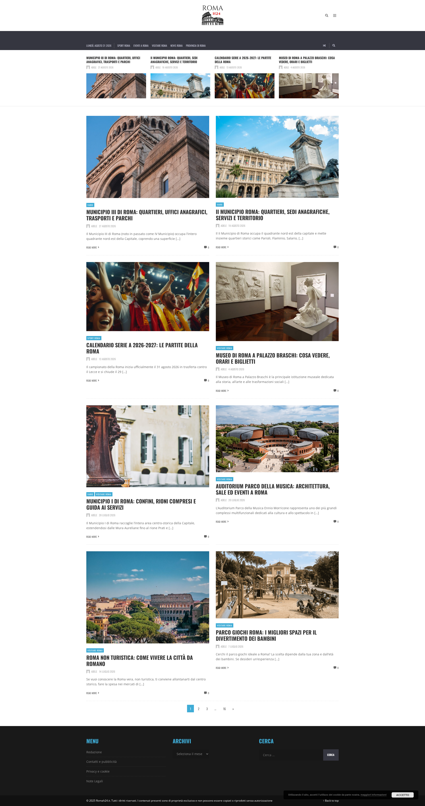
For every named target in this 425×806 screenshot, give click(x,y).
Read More (91, 247)
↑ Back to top (331, 800)
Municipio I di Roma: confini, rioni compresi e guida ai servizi (141, 504)
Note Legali (94, 781)
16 (224, 708)
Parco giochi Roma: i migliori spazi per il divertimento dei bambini (266, 635)
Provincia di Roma (196, 45)
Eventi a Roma (141, 45)
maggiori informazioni (373, 794)
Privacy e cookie (98, 771)
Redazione (94, 752)
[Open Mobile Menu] (335, 15)
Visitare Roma (159, 45)
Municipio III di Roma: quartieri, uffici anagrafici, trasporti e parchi (113, 59)
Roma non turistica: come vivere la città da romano (139, 660)
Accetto (402, 795)
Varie (90, 205)
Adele (93, 67)
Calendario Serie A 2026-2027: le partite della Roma (243, 59)
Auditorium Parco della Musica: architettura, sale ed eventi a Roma (273, 489)
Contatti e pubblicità (101, 761)
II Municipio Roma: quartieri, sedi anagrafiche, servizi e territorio (174, 59)
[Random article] (324, 45)
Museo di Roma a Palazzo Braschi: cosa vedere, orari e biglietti (307, 59)
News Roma (176, 45)
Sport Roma (123, 45)
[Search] (327, 15)
